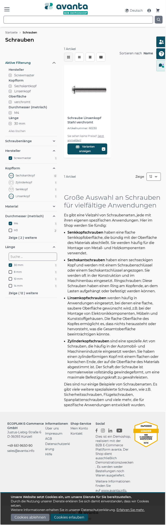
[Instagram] (103, 430)
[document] (83, 509)
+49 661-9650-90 (19, 446)
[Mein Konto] (149, 10)
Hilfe (48, 454)
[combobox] (78, 20)
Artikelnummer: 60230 (82, 128)
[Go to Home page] (66, 9)
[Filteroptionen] (31, 53)
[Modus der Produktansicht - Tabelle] (90, 57)
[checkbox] (68, 57)
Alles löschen (17, 131)
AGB (48, 439)
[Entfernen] (10, 75)
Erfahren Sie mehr (130, 510)
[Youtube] (119, 430)
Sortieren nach (131, 53)
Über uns (52, 428)
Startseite (11, 32)
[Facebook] (96, 430)
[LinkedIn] (110, 430)
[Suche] (159, 20)
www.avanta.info (113, 490)
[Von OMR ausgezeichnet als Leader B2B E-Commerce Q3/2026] (146, 434)
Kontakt (76, 433)
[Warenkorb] (158, 10)
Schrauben (30, 32)
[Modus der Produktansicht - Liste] (79, 57)
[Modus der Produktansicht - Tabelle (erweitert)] (100, 57)
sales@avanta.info (20, 451)
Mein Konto (79, 428)
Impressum (53, 433)
